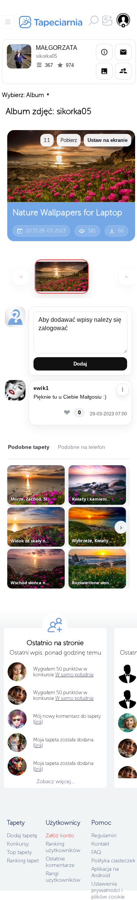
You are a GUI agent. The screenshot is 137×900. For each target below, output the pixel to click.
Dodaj (80, 364)
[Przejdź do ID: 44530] (62, 276)
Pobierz (69, 140)
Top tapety (19, 852)
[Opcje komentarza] (122, 389)
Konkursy (18, 844)
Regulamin (103, 835)
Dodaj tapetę (22, 835)
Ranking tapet (23, 860)
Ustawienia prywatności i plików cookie (108, 890)
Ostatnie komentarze (60, 861)
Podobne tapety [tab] (28, 447)
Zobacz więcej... (55, 781)
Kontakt (100, 844)
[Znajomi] (123, 71)
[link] (38, 745)
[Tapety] (104, 71)
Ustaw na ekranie (107, 140)
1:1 (47, 140)
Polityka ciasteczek (113, 860)
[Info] (104, 52)
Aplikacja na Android (105, 872)
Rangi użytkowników (63, 876)
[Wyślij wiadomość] (123, 52)
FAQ (96, 852)
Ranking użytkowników (63, 847)
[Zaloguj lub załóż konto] (123, 20)
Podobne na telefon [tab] (81, 447)
